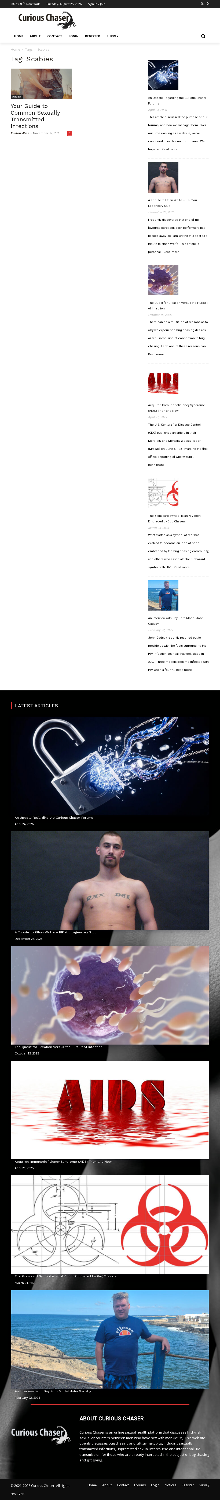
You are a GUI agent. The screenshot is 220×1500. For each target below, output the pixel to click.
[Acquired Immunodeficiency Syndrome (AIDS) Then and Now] (163, 383)
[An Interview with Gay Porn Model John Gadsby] (163, 596)
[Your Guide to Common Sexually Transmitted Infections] (41, 84)
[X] (202, 4)
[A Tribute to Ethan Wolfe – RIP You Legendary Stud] (163, 178)
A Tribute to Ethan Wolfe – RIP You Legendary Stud (172, 203)
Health (16, 97)
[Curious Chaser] (47, 20)
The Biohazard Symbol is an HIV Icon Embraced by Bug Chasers (174, 518)
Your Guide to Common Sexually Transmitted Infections (35, 116)
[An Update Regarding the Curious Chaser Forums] (163, 76)
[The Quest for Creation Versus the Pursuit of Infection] (163, 281)
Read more (170, 150)
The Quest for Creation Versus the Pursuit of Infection (177, 305)
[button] (203, 36)
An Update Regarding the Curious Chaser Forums (177, 100)
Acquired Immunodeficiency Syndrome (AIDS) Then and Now (176, 408)
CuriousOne (20, 133)
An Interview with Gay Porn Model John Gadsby (176, 621)
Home (15, 49)
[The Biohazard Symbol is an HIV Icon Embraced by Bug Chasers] (163, 494)
